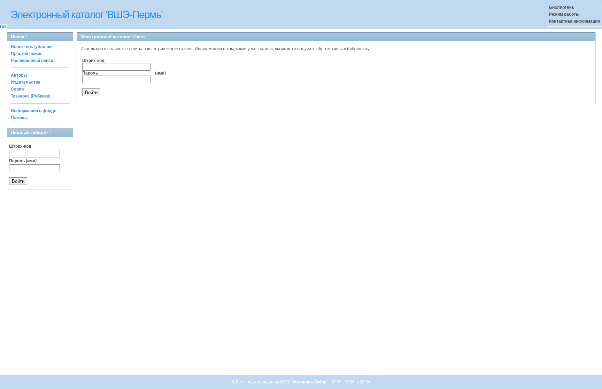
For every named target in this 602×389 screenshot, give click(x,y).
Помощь (19, 117)
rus (3, 26)
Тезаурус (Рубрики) (31, 96)
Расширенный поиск (32, 60)
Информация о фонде (33, 110)
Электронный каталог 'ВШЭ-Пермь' (86, 14)
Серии (17, 89)
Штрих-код (20, 146)
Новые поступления (32, 46)
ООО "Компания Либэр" (305, 382)
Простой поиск (26, 53)
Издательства (25, 82)
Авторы (19, 75)
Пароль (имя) (23, 160)
